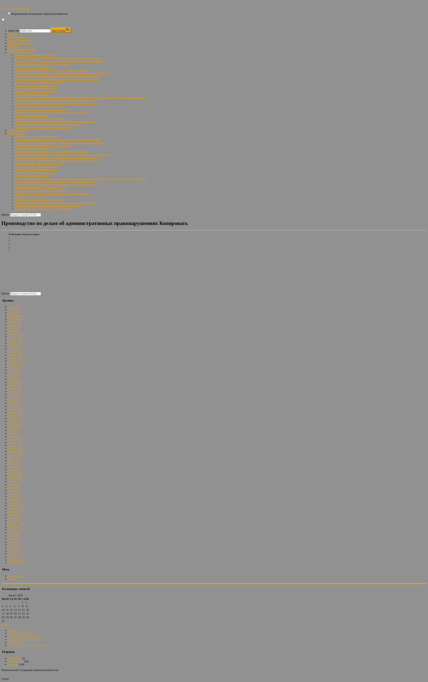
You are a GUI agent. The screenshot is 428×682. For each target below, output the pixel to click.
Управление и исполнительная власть (36, 55)
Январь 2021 (15, 442)
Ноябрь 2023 (15, 361)
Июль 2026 (14, 306)
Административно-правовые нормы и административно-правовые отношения (60, 61)
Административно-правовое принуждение (39, 82)
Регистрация (15, 576)
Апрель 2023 (15, 379)
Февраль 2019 (16, 499)
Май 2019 (13, 490)
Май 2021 (13, 433)
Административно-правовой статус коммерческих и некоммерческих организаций (62, 73)
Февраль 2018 (16, 523)
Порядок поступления (20, 43)
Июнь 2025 (14, 327)
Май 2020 (13, 463)
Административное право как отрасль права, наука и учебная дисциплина (57, 58)
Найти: (5, 214)
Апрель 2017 (15, 544)
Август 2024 (15, 349)
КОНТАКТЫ (15, 642)
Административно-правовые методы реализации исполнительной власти (57, 79)
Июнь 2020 (14, 460)
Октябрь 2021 (16, 421)
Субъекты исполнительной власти (34, 67)
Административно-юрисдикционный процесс (41, 109)
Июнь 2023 (14, 373)
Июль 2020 (14, 457)
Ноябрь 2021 (15, 418)
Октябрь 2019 (16, 481)
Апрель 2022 (15, 403)
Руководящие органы (20, 40)
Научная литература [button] (19, 52)
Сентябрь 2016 (16, 559)
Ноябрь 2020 (15, 448)
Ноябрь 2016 (15, 556)
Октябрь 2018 (16, 508)
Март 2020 (14, 469)
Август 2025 (15, 324)
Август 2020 (15, 454)
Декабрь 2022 (15, 385)
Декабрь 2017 (15, 526)
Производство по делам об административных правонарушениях (52, 112)
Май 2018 (13, 514)
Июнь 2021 (14, 430)
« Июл (5, 624)
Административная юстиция (31, 115)
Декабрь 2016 (15, 553)
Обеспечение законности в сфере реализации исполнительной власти (54, 100)
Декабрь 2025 (15, 318)
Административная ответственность (36, 91)
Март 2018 (14, 520)
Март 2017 (14, 547)
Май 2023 (13, 376)
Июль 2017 (14, 535)
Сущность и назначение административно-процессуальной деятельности (56, 103)
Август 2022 (15, 391)
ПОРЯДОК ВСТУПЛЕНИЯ (24, 639)
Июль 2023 (14, 370)
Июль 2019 (14, 484)
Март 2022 (14, 406)
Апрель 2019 (15, 493)
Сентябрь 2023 (16, 364)
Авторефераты (16, 133)
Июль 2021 (14, 427)
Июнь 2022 (14, 397)
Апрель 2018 (15, 517)
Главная (12, 34)
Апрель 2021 (15, 436)
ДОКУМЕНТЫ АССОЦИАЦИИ (27, 645)
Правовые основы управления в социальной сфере (44, 127)
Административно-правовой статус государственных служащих (51, 70)
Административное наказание (32, 94)
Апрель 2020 (15, 466)
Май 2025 (13, 330)
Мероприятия (16, 661)
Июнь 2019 (14, 487)
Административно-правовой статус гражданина (42, 64)
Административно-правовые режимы (36, 85)
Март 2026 (14, 312)
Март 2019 (14, 496)
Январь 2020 (15, 472)
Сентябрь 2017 (16, 529)
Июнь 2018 (14, 511)
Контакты (13, 46)
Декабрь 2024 (15, 339)
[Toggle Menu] (2, 23)
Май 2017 (13, 541)
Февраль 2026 (16, 315)
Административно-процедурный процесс (38, 106)
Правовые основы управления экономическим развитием (48, 124)
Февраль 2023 (16, 382)
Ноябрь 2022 (15, 388)
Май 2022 (13, 400)
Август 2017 (15, 532)
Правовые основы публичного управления (39, 118)
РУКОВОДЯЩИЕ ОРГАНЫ (24, 636)
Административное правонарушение (36, 88)
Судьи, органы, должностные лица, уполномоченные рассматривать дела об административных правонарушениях (80, 97)
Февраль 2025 (16, 333)
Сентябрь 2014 (16, 562)
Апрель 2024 (15, 355)
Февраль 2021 (16, 439)
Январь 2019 (15, 502)
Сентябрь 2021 (16, 424)
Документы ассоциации (21, 49)
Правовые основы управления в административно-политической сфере (56, 121)
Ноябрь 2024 (15, 343)
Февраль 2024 (16, 358)
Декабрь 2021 (15, 415)
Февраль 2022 (16, 409)
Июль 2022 (14, 394)
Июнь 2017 (14, 538)
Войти (11, 579)
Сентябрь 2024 (16, 346)
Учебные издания (18, 130)
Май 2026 (13, 309)
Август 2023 (15, 367)
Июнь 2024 (14, 352)
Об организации (17, 37)
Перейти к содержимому (15, 8)
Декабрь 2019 (15, 475)
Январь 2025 (15, 336)
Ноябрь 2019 (15, 478)
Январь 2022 (15, 412)
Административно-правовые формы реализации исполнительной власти (56, 76)
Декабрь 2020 (15, 445)
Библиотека (14, 658)
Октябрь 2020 (16, 451)
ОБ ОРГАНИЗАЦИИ (20, 633)
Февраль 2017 (16, 550)
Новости (13, 664)
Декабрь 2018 (15, 505)
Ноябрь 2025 (15, 321)
